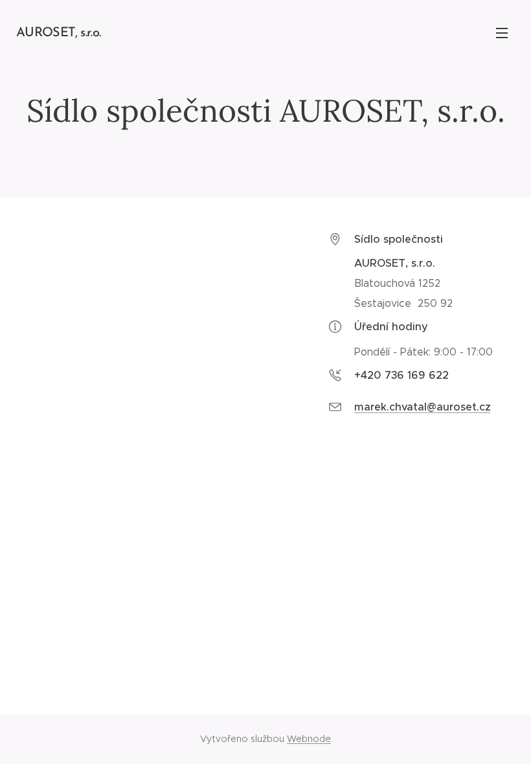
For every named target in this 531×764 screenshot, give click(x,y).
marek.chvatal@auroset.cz (422, 407)
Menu (502, 32)
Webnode (309, 739)
